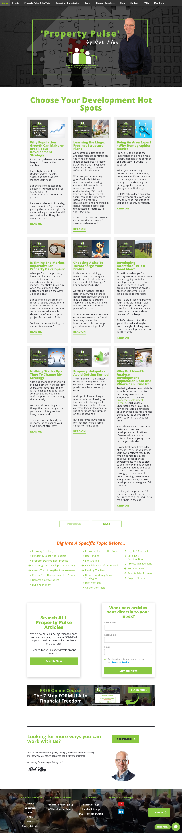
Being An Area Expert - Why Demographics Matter (134, 145)
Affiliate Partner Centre (60, 809)
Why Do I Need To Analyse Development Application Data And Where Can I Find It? (134, 377)
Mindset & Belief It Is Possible (49, 555)
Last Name (110, 634)
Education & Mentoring (67, 3)
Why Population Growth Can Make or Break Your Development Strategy (47, 148)
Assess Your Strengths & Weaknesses (54, 570)
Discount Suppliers (105, 3)
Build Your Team (41, 584)
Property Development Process (50, 560)
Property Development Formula (130, 401)
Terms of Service (120, 662)
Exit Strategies (136, 568)
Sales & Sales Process (140, 573)
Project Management (140, 563)
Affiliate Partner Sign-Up (61, 804)
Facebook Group (91, 809)
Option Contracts (95, 587)
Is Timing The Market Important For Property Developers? (47, 265)
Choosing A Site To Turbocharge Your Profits (88, 265)
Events (15, 3)
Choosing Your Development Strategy (53, 565)
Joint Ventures (93, 582)
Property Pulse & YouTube (37, 3)
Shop (122, 3)
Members (159, 3)
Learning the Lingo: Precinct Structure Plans (89, 145)
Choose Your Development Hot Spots (53, 575)
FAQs (146, 3)
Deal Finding (92, 555)
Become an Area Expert (45, 579)
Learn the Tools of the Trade (101, 551)
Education (30, 807)
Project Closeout (137, 578)
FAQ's (30, 817)
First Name (110, 622)
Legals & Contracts (138, 551)
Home (5, 3)
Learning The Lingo (43, 551)
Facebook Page (91, 804)
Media (30, 821)
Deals (87, 3)
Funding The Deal (95, 570)
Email (107, 646)
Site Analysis (92, 560)
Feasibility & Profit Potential (101, 565)
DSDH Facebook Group (91, 813)
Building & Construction (135, 557)
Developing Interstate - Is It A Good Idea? (131, 265)
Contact (134, 3)
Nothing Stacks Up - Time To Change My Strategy (46, 374)
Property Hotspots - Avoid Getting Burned (91, 373)
